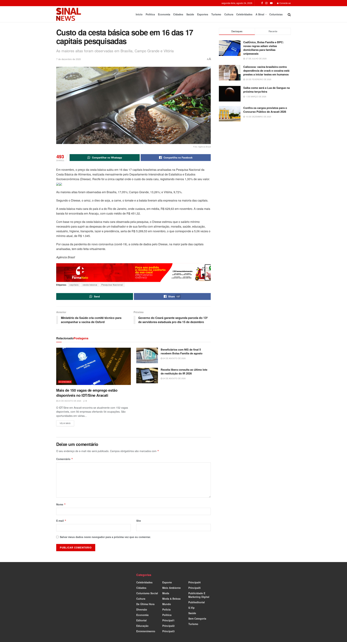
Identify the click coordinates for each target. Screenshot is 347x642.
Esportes (202, 14)
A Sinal (260, 14)
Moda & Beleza (171, 598)
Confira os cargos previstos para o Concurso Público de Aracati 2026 (265, 110)
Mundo (166, 604)
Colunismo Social (147, 593)
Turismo (216, 14)
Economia (164, 14)
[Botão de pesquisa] (289, 14)
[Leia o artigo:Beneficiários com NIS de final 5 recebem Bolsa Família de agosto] (147, 355)
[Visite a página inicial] (68, 14)
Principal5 (194, 588)
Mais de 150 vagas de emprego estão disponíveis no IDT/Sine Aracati (86, 392)
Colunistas (276, 14)
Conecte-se (285, 3)
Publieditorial (196, 602)
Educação (142, 626)
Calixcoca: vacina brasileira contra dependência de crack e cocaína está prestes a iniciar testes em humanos (266, 70)
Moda (165, 593)
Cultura (228, 14)
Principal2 (168, 626)
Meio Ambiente (171, 588)
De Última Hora (145, 604)
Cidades (178, 14)
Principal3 (168, 631)
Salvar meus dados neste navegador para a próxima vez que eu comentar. (105, 537)
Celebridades (244, 14)
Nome (61, 504)
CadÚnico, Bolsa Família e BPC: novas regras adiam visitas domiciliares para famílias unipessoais (263, 48)
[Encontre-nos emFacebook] (262, 3)
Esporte (167, 582)
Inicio (139, 14)
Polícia (166, 609)
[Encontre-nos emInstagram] (266, 3)
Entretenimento (145, 631)
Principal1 (168, 620)
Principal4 (194, 582)
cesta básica (90, 284)
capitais (74, 284)
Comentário (64, 459)
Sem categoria (197, 618)
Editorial (141, 620)
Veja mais (67, 422)
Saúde (190, 14)
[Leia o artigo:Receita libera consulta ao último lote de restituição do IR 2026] (147, 375)
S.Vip (191, 607)
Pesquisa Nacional (112, 284)
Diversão (141, 609)
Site (138, 520)
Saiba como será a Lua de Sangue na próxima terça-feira (266, 90)
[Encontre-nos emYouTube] (271, 3)
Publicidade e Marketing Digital (198, 595)
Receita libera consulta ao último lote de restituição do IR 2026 (184, 371)
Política (150, 14)
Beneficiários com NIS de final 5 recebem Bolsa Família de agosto (181, 351)
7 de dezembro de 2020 (68, 59)
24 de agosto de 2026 (69, 400)
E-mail (61, 520)
